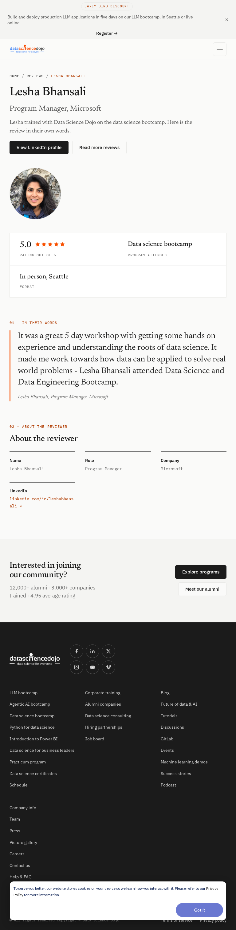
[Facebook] (76, 651)
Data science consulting (108, 716)
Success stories (176, 773)
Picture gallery (23, 842)
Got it (199, 909)
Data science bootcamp (32, 716)
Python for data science (32, 727)
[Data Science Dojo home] (35, 659)
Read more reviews (99, 147)
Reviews (35, 75)
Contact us (20, 865)
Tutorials (169, 716)
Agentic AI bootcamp (30, 704)
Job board (94, 739)
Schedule (19, 785)
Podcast (168, 785)
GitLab (167, 739)
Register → (107, 33)
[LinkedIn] (92, 651)
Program (136, 255)
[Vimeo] (108, 667)
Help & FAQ (21, 877)
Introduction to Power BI (34, 739)
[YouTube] (92, 667)
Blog (165, 693)
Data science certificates (33, 773)
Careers (17, 854)
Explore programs (200, 572)
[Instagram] (76, 667)
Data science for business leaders (42, 750)
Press (15, 830)
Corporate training (102, 693)
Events (167, 750)
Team (15, 819)
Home (14, 75)
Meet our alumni (202, 589)
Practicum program (28, 762)
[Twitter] (108, 651)
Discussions (172, 727)
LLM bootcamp (23, 693)
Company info (23, 807)
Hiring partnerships (103, 727)
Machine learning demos (184, 762)
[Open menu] (219, 49)
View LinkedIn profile (39, 147)
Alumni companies (103, 704)
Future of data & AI (179, 704)
